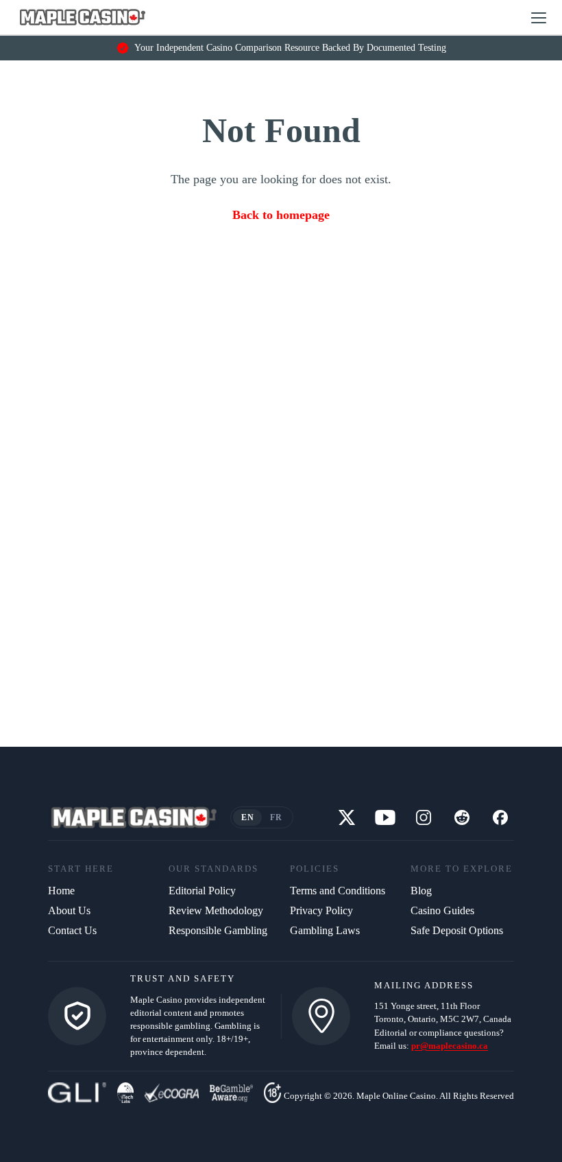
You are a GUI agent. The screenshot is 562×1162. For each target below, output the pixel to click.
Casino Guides (442, 910)
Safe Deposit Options (457, 930)
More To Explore (462, 869)
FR (276, 817)
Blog (421, 890)
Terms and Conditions (337, 890)
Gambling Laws (325, 930)
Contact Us (72, 930)
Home (61, 890)
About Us (69, 910)
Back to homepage (281, 215)
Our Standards (213, 869)
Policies (314, 869)
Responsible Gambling (218, 930)
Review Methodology (216, 910)
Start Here (81, 869)
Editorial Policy (202, 890)
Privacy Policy (321, 910)
